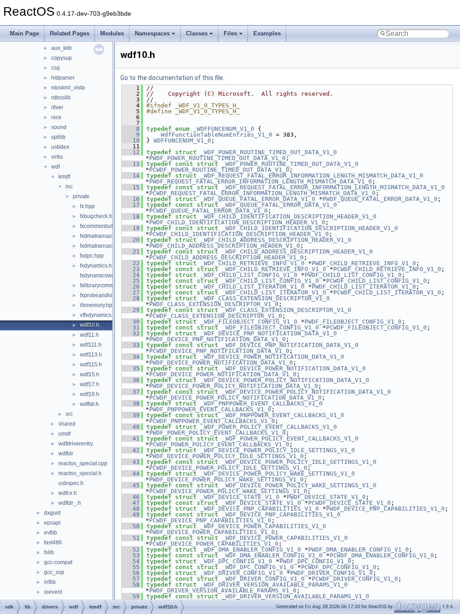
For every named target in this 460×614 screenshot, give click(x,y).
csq (55, 68)
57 (131, 578)
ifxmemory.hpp (97, 305)
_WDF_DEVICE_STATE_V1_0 (239, 497)
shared (66, 424)
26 (131, 286)
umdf (64, 434)
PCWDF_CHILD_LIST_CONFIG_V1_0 (376, 280)
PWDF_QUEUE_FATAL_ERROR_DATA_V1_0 (380, 199)
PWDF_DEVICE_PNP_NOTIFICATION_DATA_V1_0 (217, 339)
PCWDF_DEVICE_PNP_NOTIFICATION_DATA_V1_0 (219, 350)
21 (131, 251)
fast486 (53, 542)
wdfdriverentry (75, 443)
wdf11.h (89, 335)
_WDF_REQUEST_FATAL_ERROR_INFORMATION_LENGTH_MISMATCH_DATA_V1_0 (311, 175)
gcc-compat (58, 562)
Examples (267, 33)
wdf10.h (89, 325)
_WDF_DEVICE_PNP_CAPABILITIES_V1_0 (259, 508)
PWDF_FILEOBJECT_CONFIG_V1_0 (353, 321)
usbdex (60, 147)
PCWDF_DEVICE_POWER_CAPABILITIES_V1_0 (214, 543)
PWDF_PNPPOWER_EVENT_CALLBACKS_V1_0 (210, 409)
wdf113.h (91, 354)
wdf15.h (89, 374)
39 (131, 415)
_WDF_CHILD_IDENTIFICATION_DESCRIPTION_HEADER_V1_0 (288, 216)
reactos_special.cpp (82, 463)
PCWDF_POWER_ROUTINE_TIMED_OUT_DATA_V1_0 (219, 169)
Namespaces (152, 33)
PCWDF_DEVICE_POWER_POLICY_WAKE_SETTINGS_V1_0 (228, 491)
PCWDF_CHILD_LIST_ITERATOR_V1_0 (387, 292)
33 (131, 345)
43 (131, 461)
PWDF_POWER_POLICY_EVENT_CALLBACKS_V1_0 (217, 432)
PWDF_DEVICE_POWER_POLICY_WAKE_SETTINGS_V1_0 (226, 479)
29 (131, 310)
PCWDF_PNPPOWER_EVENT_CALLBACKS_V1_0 (212, 421)
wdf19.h (89, 394)
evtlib (50, 532)
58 (131, 584)
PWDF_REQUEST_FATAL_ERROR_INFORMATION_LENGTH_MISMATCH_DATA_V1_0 (260, 181)
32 (131, 333)
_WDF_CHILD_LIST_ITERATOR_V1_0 (252, 286)
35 (131, 368)
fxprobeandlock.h (101, 295)
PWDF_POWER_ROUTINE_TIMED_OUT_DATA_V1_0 (217, 158)
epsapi (52, 523)
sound (58, 127)
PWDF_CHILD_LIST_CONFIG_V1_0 (353, 274)
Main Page (24, 33)
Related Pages (69, 33)
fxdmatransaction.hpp (106, 236)
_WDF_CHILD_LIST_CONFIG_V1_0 (248, 274)
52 (131, 549)
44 (131, 473)
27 (131, 292)
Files (230, 33)
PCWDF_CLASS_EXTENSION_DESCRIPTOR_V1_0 (215, 315)
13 (131, 163)
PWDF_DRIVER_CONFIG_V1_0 (331, 573)
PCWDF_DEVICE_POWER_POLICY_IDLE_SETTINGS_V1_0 (228, 467)
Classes (197, 33)
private (81, 196)
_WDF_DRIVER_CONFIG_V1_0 (241, 573)
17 (131, 204)
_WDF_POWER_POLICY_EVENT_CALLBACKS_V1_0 (268, 426)
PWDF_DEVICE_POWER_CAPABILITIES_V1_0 (212, 532)
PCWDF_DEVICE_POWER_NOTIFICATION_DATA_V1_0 (222, 374)
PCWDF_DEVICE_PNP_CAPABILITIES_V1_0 (210, 520)
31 (131, 327)
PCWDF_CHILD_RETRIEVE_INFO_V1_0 (387, 269)
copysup (61, 58)
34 (131, 356)
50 (131, 526)
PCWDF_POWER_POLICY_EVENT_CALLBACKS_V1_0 (219, 444)
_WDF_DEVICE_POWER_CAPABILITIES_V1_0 (263, 526)
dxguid (52, 513)
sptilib (58, 137)
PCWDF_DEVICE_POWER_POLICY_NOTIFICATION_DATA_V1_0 (235, 397)
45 (131, 485)
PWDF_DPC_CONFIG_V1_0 (315, 561)
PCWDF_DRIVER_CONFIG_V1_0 (355, 578)
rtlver (57, 107)
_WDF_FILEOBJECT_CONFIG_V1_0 (248, 321)
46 (131, 497)
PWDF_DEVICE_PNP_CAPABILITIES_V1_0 (385, 508)
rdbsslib (61, 97)
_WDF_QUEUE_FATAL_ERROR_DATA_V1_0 (257, 199)
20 (131, 239)
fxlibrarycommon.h (102, 285)
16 (131, 199)
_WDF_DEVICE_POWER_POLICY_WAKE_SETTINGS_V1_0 (277, 473)
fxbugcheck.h (96, 216)
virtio (57, 157)
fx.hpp (87, 206)
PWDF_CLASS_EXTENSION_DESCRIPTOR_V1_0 (214, 304)
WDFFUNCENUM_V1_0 (182, 140)
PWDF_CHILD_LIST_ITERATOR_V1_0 (364, 286)
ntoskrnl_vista (68, 88)
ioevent (53, 592)
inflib (50, 582)
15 (131, 187)
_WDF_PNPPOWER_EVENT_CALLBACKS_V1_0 (261, 403)
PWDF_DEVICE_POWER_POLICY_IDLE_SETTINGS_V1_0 (226, 456)
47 (131, 502)
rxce (56, 117)
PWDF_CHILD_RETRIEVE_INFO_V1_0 (364, 263)
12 (131, 152)
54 (131, 561)
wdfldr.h (89, 404)
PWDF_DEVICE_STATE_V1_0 (326, 497)
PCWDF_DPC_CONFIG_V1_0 (338, 567)
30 (131, 321)
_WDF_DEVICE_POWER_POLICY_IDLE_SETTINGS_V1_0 (277, 450)
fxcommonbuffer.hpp (104, 226)
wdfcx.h (67, 493)
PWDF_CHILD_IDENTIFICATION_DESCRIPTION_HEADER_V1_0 (237, 222)
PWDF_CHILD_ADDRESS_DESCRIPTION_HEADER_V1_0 (224, 245)
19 (131, 228)
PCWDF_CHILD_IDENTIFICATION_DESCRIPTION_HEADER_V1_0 (239, 234)
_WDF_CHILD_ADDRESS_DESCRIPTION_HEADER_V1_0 (275, 239)
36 (131, 380)
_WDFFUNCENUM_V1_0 (223, 128)
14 (131, 175)
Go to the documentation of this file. (172, 77)
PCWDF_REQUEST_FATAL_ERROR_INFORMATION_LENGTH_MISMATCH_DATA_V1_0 (262, 193)
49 (131, 514)
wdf (55, 167)
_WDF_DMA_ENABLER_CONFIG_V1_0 (250, 549)
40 (131, 426)
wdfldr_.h (69, 503)
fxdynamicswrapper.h (106, 275)
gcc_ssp (54, 572)
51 (131, 537)
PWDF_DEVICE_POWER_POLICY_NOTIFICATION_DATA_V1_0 (233, 386)
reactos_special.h (80, 473)
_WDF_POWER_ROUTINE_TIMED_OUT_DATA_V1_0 (268, 152)
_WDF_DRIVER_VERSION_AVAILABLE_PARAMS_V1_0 (274, 584)
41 (131, 438)
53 (131, 555)
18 (131, 216)
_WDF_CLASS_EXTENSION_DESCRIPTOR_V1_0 (265, 298)
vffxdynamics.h (98, 315)
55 (131, 567)
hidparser (63, 78)
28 (131, 298)
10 (131, 140)
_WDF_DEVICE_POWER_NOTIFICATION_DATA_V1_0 (272, 356)
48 (131, 508)
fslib (49, 552)
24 (131, 274)
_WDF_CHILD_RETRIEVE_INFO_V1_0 (252, 263)
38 (131, 403)
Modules (112, 33)
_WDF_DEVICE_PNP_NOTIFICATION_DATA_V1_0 (268, 333)
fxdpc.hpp (92, 256)
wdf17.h (89, 384)
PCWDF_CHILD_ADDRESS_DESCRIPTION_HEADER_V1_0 (226, 257)
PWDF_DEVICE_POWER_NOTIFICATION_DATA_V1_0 (221, 362)
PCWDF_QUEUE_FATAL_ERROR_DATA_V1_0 (208, 210)
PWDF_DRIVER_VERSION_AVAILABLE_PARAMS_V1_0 (222, 590)
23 (131, 269)
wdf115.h (91, 364)
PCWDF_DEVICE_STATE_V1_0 (349, 502)
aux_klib (61, 48)
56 (131, 573)
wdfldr (65, 453)
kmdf (64, 177)
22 (131, 263)
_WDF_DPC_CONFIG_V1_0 (236, 561)
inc (69, 186)
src (69, 414)
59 (131, 596)
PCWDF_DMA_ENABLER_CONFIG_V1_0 (382, 555)
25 (131, 280)
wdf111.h (91, 345)
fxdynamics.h (96, 266)
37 (131, 391)
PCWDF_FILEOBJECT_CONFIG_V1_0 (376, 327)
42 (131, 450)
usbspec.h (71, 483)
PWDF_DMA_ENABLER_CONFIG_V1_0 (358, 549)
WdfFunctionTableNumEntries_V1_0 (216, 134)
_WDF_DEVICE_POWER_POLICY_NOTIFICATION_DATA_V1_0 (284, 380)
